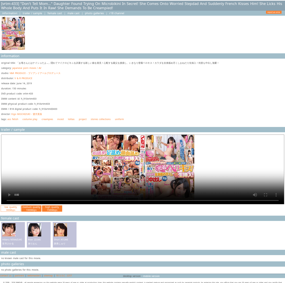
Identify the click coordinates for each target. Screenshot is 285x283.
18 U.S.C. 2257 (64, 275)
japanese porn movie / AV (26, 68)
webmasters (34, 275)
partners (19, 275)
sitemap (48, 275)
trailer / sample (32, 13)
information (9, 13)
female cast (55, 13)
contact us (6, 275)
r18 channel (116, 13)
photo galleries (94, 13)
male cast (73, 13)
